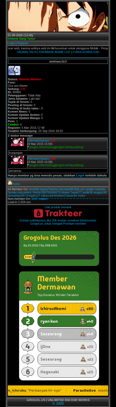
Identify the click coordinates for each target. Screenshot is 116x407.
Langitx (89, 189)
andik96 (88, 192)
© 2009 (58, 404)
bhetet (66, 192)
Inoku (81, 195)
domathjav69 (16, 195)
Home (16, 184)
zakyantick (24, 192)
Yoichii (36, 192)
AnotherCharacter (65, 195)
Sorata (12, 192)
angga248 (100, 192)
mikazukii (47, 195)
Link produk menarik (58, 207)
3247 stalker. (40, 198)
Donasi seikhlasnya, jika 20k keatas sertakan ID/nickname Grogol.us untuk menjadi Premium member (58, 222)
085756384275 (51, 192)
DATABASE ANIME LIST (55, 52)
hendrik (34, 189)
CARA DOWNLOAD (86, 52)
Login (11, 43)
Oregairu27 (32, 195)
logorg (44, 189)
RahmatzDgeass (39, 140)
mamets (100, 189)
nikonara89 (66, 189)
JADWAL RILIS (27, 52)
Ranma (53, 189)
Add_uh (79, 189)
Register (22, 43)
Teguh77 (76, 192)
